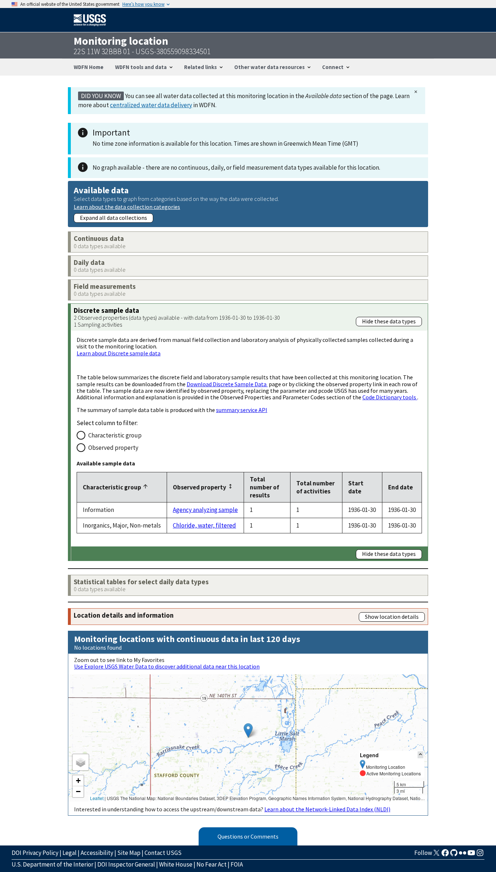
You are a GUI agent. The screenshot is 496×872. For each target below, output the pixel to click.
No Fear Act (211, 864)
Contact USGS (163, 853)
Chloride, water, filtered (204, 525)
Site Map (129, 853)
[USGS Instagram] (480, 855)
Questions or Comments (248, 836)
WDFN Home (88, 67)
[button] (248, 730)
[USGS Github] (454, 855)
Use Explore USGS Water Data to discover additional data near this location (167, 666)
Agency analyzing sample (205, 510)
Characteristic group (115, 435)
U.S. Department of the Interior (52, 864)
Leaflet (96, 798)
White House (175, 864)
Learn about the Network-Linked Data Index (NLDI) (327, 809)
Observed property (113, 448)
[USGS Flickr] (462, 855)
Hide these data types (389, 321)
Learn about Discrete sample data (118, 353)
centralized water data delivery (151, 105)
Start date (355, 487)
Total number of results (264, 487)
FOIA (237, 864)
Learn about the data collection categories (127, 206)
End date (400, 487)
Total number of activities (315, 487)
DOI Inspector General (126, 864)
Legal (69, 853)
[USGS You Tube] (471, 855)
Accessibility (97, 853)
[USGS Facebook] (445, 855)
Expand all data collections (113, 217)
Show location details (392, 616)
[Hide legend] (420, 754)
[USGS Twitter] (436, 855)
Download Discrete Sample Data (227, 384)
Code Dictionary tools (389, 397)
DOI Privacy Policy (35, 853)
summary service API (241, 409)
